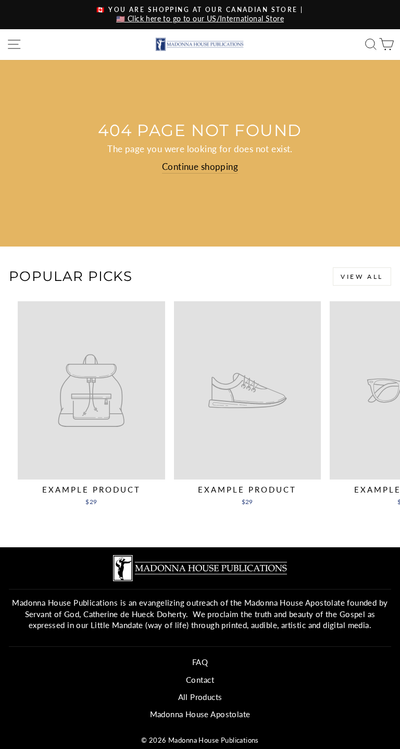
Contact (200, 679)
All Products (200, 697)
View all (362, 276)
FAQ (200, 662)
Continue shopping (200, 167)
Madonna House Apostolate (200, 714)
